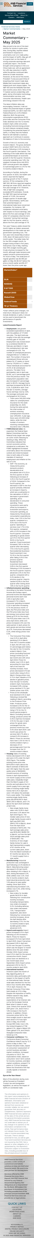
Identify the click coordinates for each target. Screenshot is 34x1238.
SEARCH (27, 21)
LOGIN (30, 4)
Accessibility (17, 1225)
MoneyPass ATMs (11, 15)
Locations (21, 13)
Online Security (17, 1231)
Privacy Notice (17, 1227)
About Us (23, 15)
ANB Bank (20, 17)
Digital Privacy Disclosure (17, 1229)
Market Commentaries (12, 29)
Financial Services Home (10, 27)
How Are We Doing (17, 1233)
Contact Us (11, 13)
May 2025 (26, 29)
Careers (11, 17)
